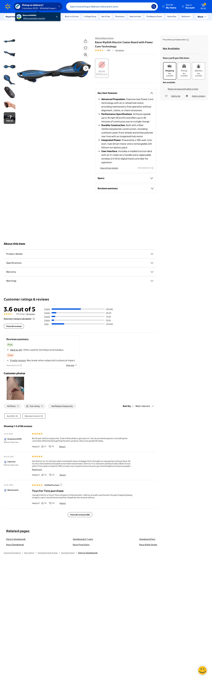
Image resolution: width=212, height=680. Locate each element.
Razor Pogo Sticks (81, 544)
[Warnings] (152, 280)
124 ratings (119, 50)
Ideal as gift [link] (16, 349)
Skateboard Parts (147, 539)
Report (62, 446)
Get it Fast (105, 16)
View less (70, 365)
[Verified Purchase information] (61, 485)
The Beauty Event (154, 16)
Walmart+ (186, 16)
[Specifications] (152, 262)
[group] (109, 50)
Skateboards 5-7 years (83, 539)
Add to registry (198, 96)
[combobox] (112, 6)
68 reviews (30, 314)
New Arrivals (135, 16)
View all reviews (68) (80, 514)
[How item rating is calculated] (33, 319)
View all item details (109, 168)
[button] (169, 6)
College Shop (90, 16)
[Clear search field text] (146, 6)
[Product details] (152, 253)
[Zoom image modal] (85, 54)
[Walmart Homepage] (8, 6)
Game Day (171, 16)
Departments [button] (12, 16)
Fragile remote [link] (18, 360)
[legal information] (188, 40)
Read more (37, 469)
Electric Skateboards (15, 539)
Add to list (175, 96)
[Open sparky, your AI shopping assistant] (202, 670)
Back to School (72, 16)
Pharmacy (120, 16)
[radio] (102, 68)
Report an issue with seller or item (183, 89)
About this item (14, 244)
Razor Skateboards (15, 544)
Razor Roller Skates (148, 544)
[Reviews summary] (113, 50)
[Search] (153, 6)
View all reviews (14, 326)
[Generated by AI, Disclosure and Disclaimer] (152, 168)
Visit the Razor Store (104, 38)
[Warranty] (152, 271)
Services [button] (31, 16)
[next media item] (86, 68)
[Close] (57, 16)
